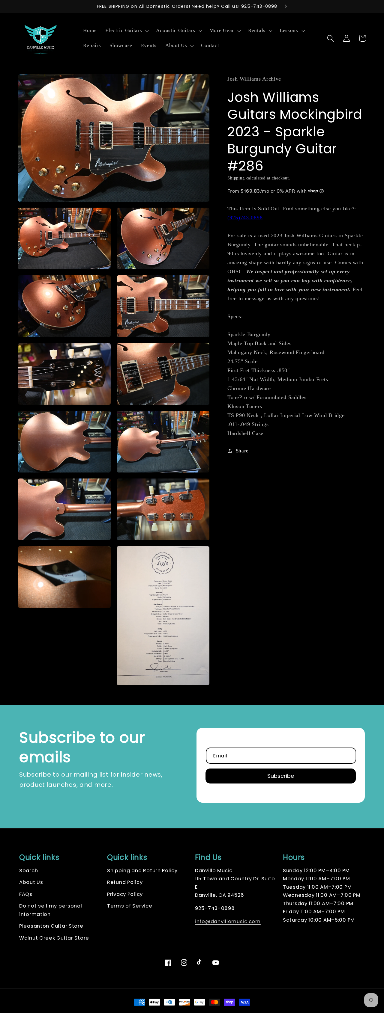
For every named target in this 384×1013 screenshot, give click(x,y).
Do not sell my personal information (50, 910)
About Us (31, 882)
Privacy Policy (125, 894)
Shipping (236, 178)
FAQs (25, 894)
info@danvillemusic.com (228, 921)
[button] (126, 30)
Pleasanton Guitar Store (51, 926)
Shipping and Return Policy (142, 870)
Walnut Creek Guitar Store (54, 938)
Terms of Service (129, 905)
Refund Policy (124, 882)
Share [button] (242, 450)
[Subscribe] (281, 776)
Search (28, 870)
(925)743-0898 (244, 217)
